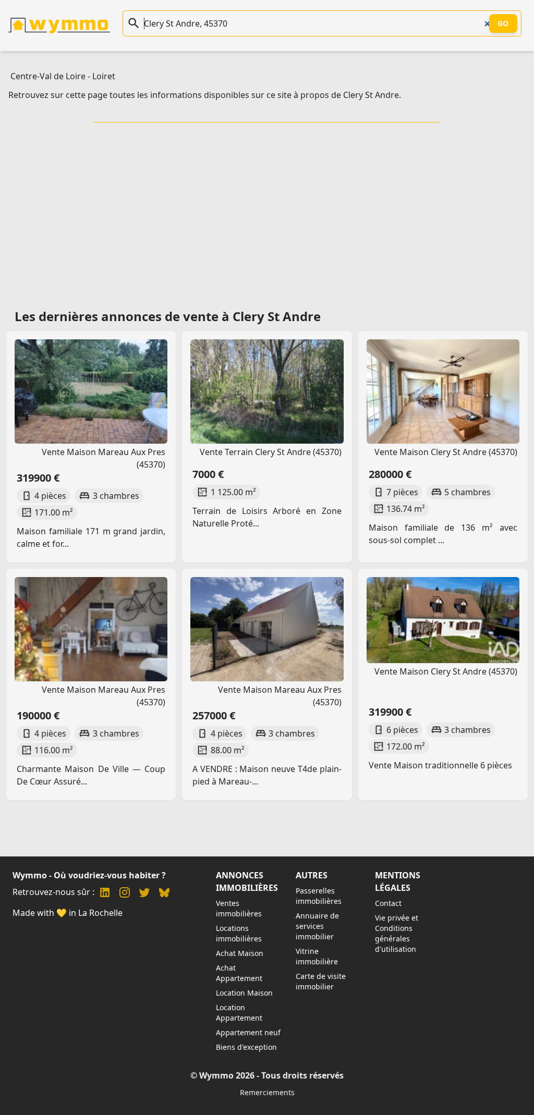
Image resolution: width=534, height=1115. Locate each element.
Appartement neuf (248, 1032)
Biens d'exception (246, 1047)
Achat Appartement (239, 973)
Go (503, 23)
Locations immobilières (239, 933)
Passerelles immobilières (319, 896)
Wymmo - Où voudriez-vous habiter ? (89, 875)
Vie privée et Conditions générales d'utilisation (396, 933)
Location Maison (244, 993)
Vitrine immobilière (317, 956)
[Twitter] (144, 893)
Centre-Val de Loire (48, 76)
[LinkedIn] (105, 893)
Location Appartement (239, 1012)
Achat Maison (239, 953)
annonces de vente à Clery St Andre (211, 316)
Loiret (103, 76)
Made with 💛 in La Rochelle (68, 912)
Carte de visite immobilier (321, 981)
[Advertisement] (269, 212)
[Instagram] (124, 893)
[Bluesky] (164, 893)
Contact (388, 903)
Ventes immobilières (239, 908)
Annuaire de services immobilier (317, 926)
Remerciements (267, 1092)
